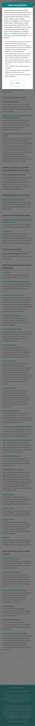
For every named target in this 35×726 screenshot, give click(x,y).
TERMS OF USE (17, 33)
